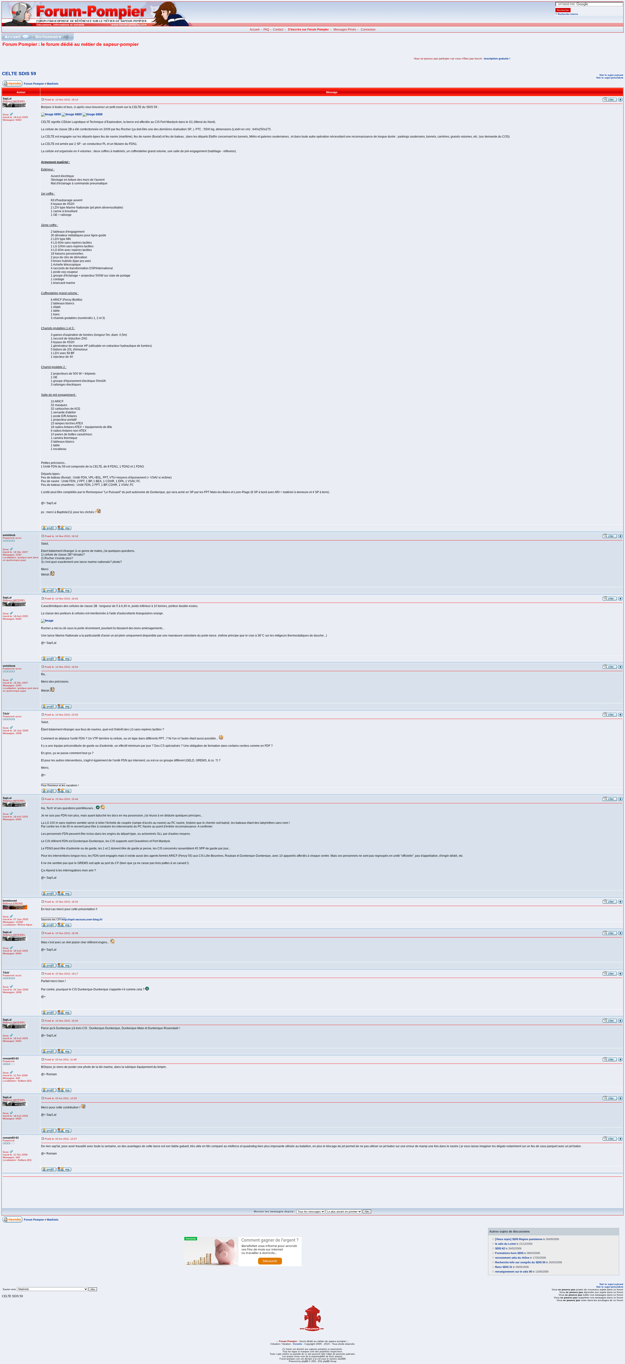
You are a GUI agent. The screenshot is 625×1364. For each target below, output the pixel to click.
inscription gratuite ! (497, 58)
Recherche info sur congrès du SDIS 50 (520, 1262)
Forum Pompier (34, 83)
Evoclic (297, 1344)
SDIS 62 (500, 1248)
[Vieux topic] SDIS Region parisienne (518, 1239)
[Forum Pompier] (97, 25)
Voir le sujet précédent (609, 77)
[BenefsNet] (243, 1265)
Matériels (52, 83)
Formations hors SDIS (509, 1253)
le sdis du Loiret (505, 1243)
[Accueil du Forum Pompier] (16, 37)
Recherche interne (568, 14)
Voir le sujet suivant (611, 75)
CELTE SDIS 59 (19, 73)
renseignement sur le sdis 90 (513, 1271)
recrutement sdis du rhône (512, 1257)
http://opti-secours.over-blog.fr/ (82, 919)
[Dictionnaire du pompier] (52, 37)
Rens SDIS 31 (503, 1266)
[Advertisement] (59, 58)
